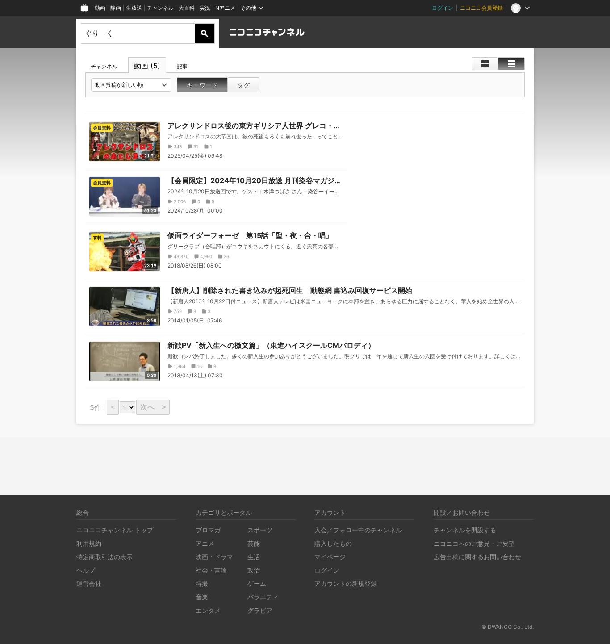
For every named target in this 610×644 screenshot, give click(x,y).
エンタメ (208, 610)
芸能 (253, 543)
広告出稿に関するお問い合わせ (477, 556)
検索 (204, 33)
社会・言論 (211, 570)
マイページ (330, 556)
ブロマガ (208, 530)
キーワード (202, 85)
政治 (253, 570)
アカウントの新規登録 (345, 583)
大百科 (187, 7)
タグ (243, 85)
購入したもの (333, 543)
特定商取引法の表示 (104, 556)
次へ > (153, 407)
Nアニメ (225, 7)
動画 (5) (147, 65)
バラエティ (263, 597)
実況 (205, 7)
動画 (100, 7)
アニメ (205, 543)
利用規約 (88, 543)
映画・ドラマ (214, 556)
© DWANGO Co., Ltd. (507, 626)
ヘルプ (85, 570)
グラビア (259, 610)
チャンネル (160, 7)
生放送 (134, 7)
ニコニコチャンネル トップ (114, 530)
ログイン (442, 7)
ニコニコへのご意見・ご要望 (474, 543)
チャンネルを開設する (465, 530)
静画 (115, 7)
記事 (182, 66)
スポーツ (259, 530)
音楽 (202, 597)
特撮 (202, 583)
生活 (253, 556)
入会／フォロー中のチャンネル (358, 530)
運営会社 (88, 583)
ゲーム (256, 583)
